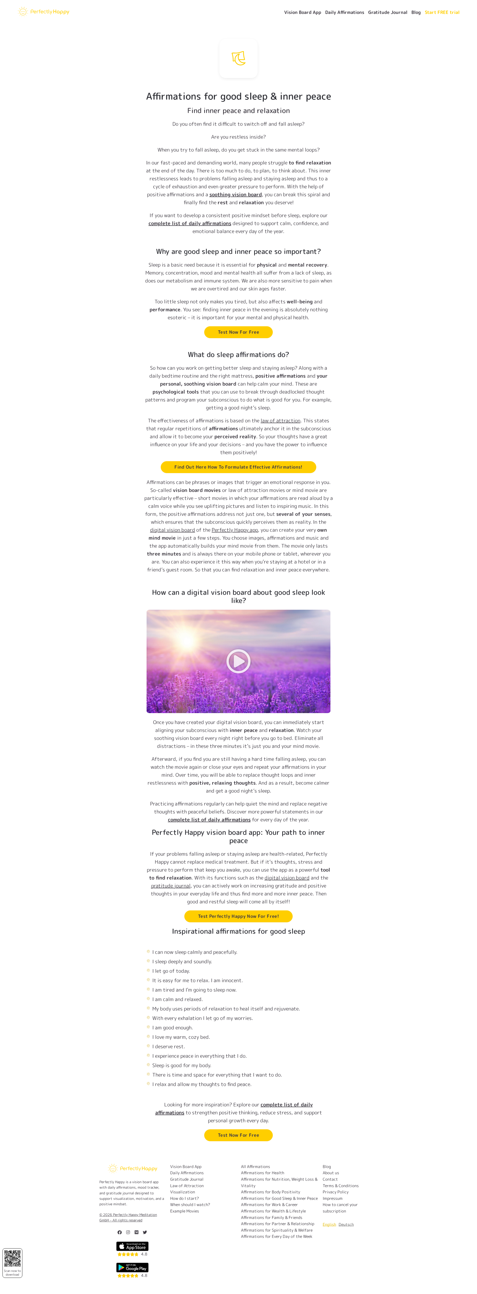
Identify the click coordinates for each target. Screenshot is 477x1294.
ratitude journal (171, 885)
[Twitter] (145, 1232)
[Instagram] (128, 1232)
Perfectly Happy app (235, 529)
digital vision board (172, 529)
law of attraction (280, 420)
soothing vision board (235, 194)
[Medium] (136, 1232)
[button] (238, 661)
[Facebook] (120, 1232)
